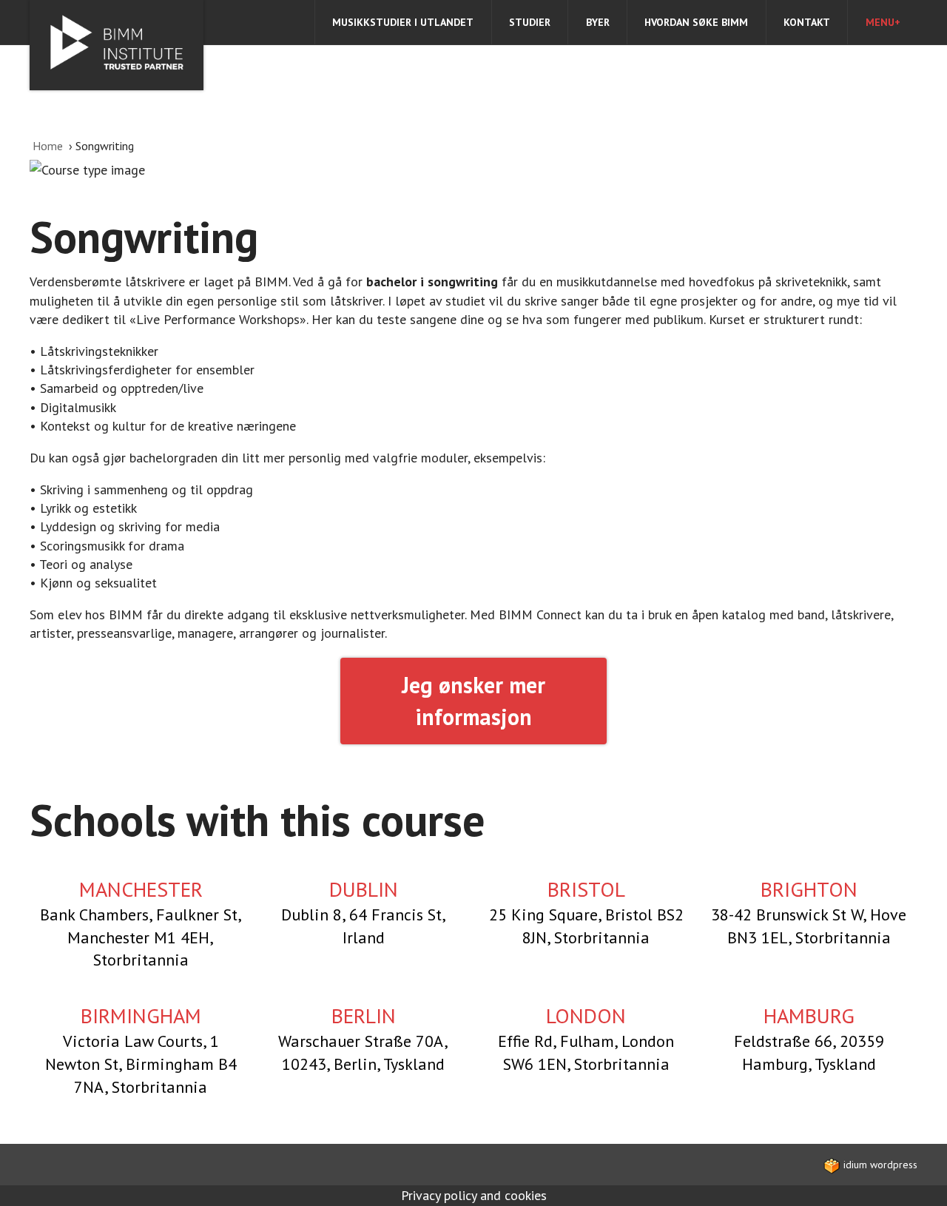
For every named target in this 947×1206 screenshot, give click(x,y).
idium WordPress (878, 1164)
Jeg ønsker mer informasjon (473, 701)
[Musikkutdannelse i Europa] (116, 45)
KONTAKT (806, 22)
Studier (529, 22)
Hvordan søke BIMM (696, 22)
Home (49, 145)
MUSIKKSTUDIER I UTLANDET (403, 22)
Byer (598, 22)
